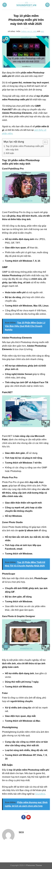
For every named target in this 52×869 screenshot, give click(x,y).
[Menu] (4, 5)
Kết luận (10, 153)
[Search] (47, 5)
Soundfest (40, 794)
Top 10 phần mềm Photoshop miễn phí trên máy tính (25, 148)
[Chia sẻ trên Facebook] (23, 817)
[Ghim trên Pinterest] (28, 817)
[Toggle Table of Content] (44, 142)
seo (42, 31)
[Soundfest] (26, 5)
